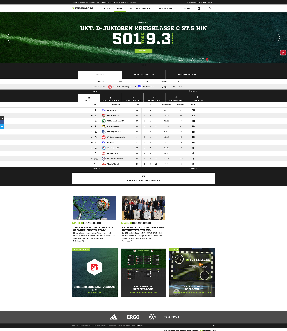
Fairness (198, 101)
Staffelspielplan (187, 74)
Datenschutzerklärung (86, 325)
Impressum (75, 325)
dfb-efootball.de (90, 2)
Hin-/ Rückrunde (110, 101)
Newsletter (133, 2)
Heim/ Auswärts (132, 101)
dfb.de (83, 2)
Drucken (192, 91)
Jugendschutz (112, 325)
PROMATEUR (75, 2)
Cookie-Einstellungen (137, 325)
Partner (116, 2)
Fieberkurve (154, 101)
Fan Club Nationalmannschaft (105, 2)
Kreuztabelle (176, 101)
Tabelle (143, 50)
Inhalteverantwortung (124, 325)
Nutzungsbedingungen (100, 325)
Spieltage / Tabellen (143, 74)
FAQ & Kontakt (124, 2)
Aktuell (100, 74)
